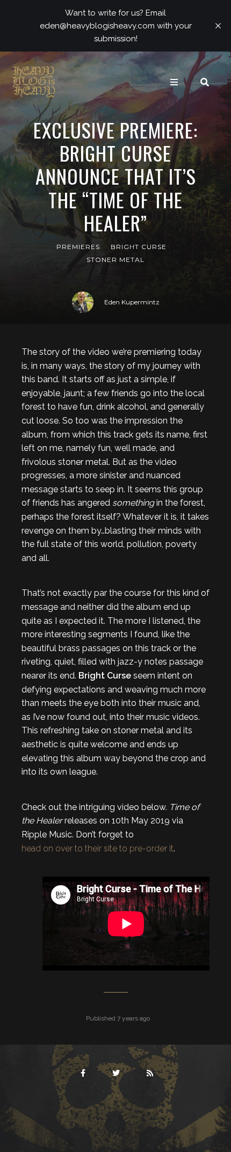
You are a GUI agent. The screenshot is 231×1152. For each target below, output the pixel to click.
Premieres (78, 247)
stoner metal (115, 260)
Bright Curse (139, 247)
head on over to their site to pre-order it (97, 848)
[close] (218, 25)
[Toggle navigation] (174, 82)
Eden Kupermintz (132, 302)
